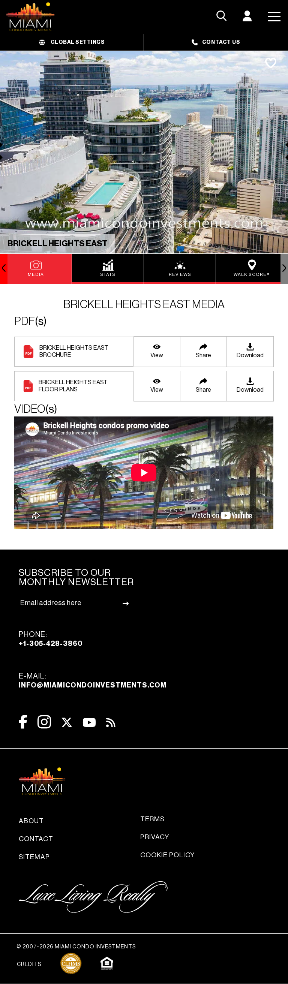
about (31, 821)
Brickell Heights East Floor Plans (73, 385)
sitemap (34, 857)
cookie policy (167, 855)
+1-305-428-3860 (50, 643)
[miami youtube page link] (89, 722)
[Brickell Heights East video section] (143, 473)
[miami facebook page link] (23, 722)
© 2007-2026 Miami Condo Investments (76, 947)
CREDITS (29, 964)
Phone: (50, 639)
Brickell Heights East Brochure (73, 351)
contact (36, 839)
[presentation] (4, 269)
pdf (30, 321)
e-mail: (92, 680)
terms (152, 819)
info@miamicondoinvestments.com (92, 685)
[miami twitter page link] (66, 722)
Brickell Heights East (58, 244)
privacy (154, 837)
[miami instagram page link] (44, 721)
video (35, 409)
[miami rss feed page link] (111, 722)
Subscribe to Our (76, 577)
